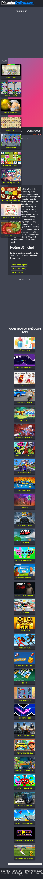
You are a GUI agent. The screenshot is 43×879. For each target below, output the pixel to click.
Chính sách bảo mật (20, 873)
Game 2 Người (17, 272)
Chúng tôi (5, 873)
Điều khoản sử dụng (31, 874)
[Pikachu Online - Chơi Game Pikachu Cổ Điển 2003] (17, 5)
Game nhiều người (19, 265)
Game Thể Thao (18, 268)
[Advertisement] (21, 33)
